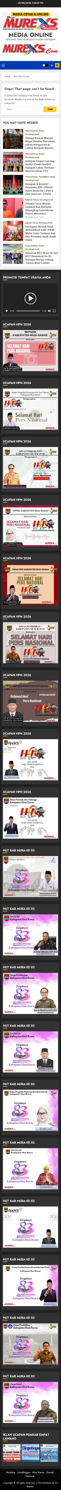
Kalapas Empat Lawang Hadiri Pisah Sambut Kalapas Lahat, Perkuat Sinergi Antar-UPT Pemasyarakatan (39, 167)
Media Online (30, 34)
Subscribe (57, 65)
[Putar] (6, 310)
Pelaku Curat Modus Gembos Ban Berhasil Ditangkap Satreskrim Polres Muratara (39, 208)
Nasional (29, 1476)
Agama (28, 223)
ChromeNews (44, 1483)
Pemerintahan (31, 131)
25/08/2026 (33, 217)
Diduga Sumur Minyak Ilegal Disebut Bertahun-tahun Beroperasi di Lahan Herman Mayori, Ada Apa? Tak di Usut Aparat (40, 146)
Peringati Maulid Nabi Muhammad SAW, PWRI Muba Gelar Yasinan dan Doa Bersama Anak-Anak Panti (40, 233)
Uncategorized (32, 134)
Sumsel (49, 1472)
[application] (30, 298)
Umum (41, 131)
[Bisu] (49, 310)
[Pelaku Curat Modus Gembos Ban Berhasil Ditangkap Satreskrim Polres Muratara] (13, 208)
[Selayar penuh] (54, 310)
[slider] (28, 311)
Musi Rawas (38, 1472)
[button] (3, 65)
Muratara (10, 1472)
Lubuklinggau (23, 1472)
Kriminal (29, 200)
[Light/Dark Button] (45, 65)
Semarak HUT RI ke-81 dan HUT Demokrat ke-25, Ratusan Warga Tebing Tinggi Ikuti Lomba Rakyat (41, 259)
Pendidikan (44, 177)
